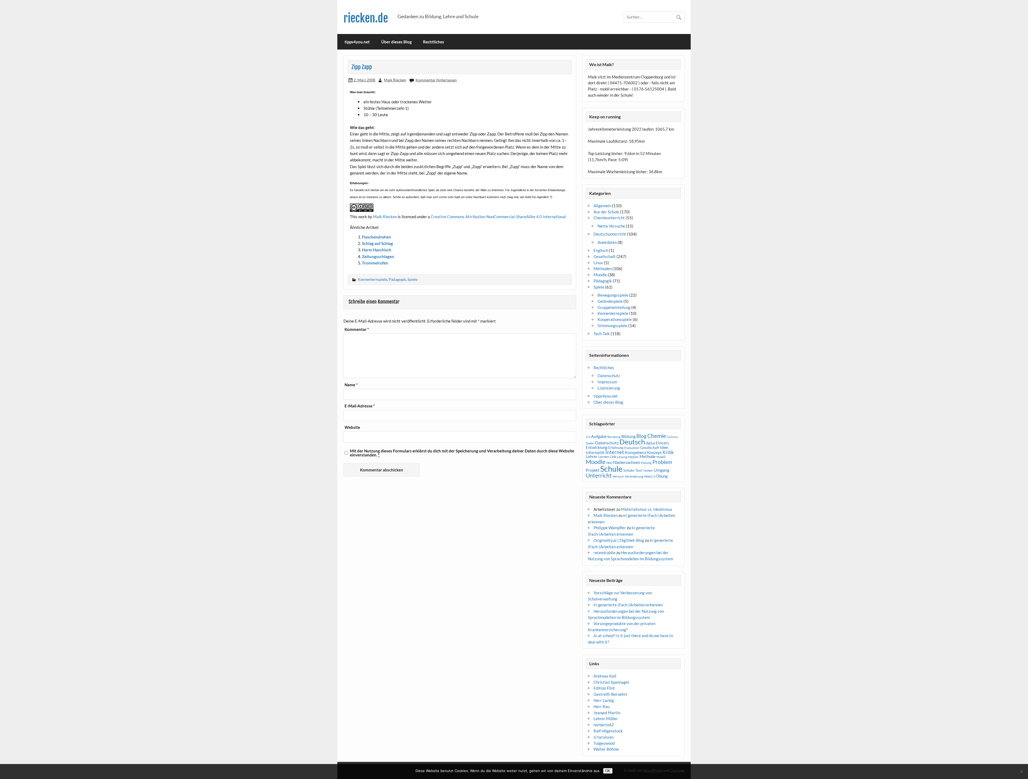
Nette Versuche (611, 226)
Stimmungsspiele (613, 325)
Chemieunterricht (609, 217)
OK (607, 771)
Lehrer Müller (606, 718)
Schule (611, 468)
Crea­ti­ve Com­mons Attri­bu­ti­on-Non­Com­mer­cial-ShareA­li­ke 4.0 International (498, 216)
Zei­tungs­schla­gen (378, 256)
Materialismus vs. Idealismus (646, 509)
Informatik (595, 452)
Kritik (668, 452)
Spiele (412, 279)
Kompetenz (635, 452)
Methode (648, 456)
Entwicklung (596, 447)
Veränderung (634, 476)
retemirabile (604, 552)
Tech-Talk (602, 333)
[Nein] (1021, 771)
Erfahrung (615, 447)
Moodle (600, 274)
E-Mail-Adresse (360, 406)
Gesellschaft (605, 256)
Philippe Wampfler (610, 527)
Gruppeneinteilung (614, 307)
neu (609, 462)
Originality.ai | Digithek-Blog (619, 540)
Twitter (648, 470)
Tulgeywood (604, 743)
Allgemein (602, 205)
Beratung (614, 437)
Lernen (603, 457)
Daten (590, 443)
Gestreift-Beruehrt (610, 694)
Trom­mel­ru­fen (375, 262)
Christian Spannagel (611, 682)
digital (650, 443)
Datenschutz (609, 375)
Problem (662, 462)
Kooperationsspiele (615, 319)
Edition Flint (604, 688)
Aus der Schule (606, 211)
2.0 (588, 437)
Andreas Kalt (605, 676)
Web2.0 (649, 476)
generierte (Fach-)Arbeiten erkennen (628, 604)
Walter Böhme (606, 749)
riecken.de (365, 18)
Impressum (607, 381)
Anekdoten (607, 242)
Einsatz (662, 443)
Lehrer (592, 456)
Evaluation (631, 448)
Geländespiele (610, 301)
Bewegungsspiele (613, 295)
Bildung (628, 436)
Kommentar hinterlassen (436, 80)
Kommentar (357, 329)
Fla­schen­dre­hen (376, 237)
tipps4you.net (357, 41)
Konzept (654, 452)
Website (352, 427)
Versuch (618, 476)
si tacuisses (604, 737)
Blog (641, 436)
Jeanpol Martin (607, 712)
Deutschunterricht (610, 234)
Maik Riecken (395, 80)
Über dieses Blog (396, 41)
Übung (662, 476)
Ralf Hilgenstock (608, 730)
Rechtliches (433, 41)
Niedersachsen (626, 462)
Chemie (656, 436)
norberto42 (604, 724)
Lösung (622, 457)
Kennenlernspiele (372, 279)
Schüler (628, 470)
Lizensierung (609, 387)
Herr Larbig (604, 700)
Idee (664, 447)
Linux (598, 262)
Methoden (603, 268)
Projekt (592, 469)
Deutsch (632, 442)
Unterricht (599, 475)
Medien (633, 457)
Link (613, 457)
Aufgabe (599, 436)
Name (351, 385)
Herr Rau (602, 706)
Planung (646, 462)
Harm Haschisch (376, 249)
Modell (661, 457)
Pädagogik (397, 279)
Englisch (601, 250)
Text (638, 470)
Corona (672, 437)
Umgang (661, 469)
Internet (614, 452)
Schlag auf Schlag (377, 243)
